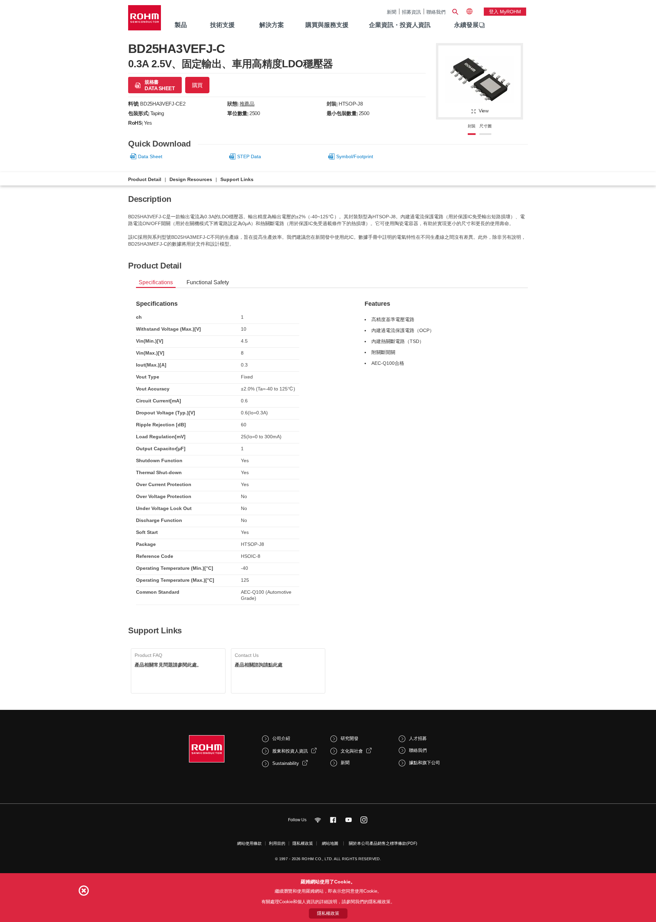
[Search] (455, 10)
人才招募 (418, 738)
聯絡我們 (436, 11)
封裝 (472, 126)
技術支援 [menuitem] (222, 25)
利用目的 (277, 843)
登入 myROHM (505, 11)
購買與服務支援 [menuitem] (326, 25)
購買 (197, 85)
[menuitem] (466, 25)
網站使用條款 (249, 843)
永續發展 (466, 25)
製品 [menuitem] (181, 25)
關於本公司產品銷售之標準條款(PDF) (383, 843)
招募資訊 (411, 11)
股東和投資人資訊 (290, 751)
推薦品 (247, 104)
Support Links (237, 179)
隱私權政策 (302, 843)
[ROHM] (144, 20)
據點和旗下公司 (424, 762)
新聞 (391, 11)
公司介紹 (281, 738)
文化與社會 (352, 751)
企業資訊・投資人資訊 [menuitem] (399, 25)
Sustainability (285, 763)
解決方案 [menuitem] (271, 25)
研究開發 (349, 738)
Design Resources (190, 179)
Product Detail (144, 179)
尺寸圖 (485, 126)
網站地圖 (330, 843)
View (484, 110)
